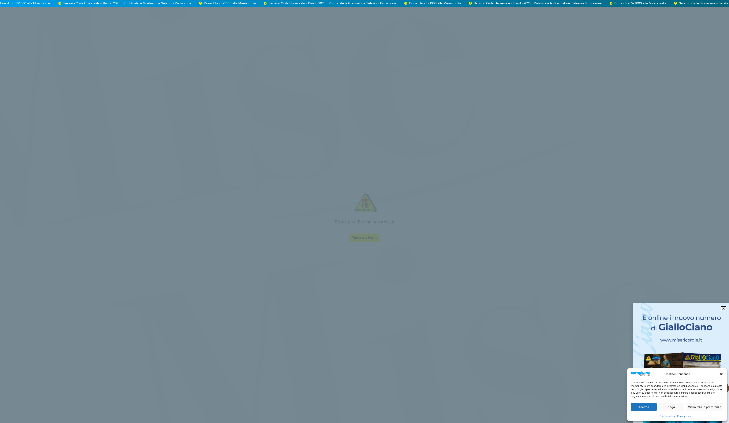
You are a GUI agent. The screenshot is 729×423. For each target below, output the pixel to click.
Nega (671, 407)
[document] (364, 211)
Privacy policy (685, 416)
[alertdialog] (364, 3)
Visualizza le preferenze (704, 407)
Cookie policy (667, 416)
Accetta (643, 407)
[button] (721, 374)
